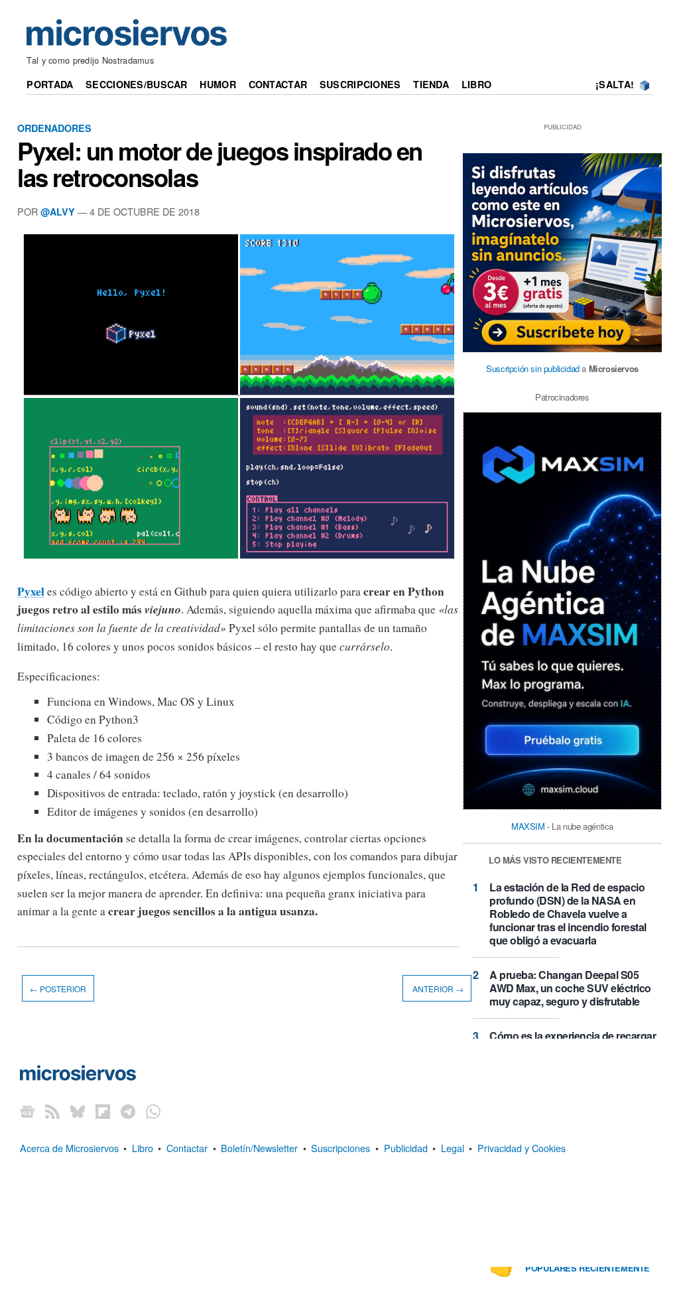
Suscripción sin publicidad (533, 368)
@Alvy (57, 211)
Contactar (278, 84)
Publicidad (406, 1148)
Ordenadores (54, 128)
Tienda (431, 84)
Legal (452, 1148)
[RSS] (52, 1111)
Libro (476, 84)
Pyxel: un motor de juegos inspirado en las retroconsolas (219, 163)
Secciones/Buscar (137, 84)
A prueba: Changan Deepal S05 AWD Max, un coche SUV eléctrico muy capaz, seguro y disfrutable (570, 988)
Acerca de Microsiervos (69, 1148)
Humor (217, 84)
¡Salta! (614, 84)
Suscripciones (360, 84)
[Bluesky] (77, 1111)
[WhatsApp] (153, 1111)
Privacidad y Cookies (521, 1148)
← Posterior (58, 988)
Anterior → (436, 988)
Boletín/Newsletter (259, 1148)
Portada (50, 84)
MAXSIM (528, 826)
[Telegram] (128, 1111)
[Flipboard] (102, 1111)
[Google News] (27, 1111)
